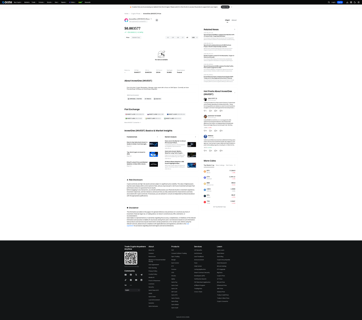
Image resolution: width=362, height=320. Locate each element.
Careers (151, 253)
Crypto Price (221, 276)
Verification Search (200, 279)
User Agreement (154, 264)
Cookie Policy (153, 274)
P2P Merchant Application (202, 282)
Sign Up (340, 2)
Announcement (199, 260)
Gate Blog (220, 256)
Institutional (198, 253)
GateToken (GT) (154, 290)
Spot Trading (175, 256)
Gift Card (174, 292)
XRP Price (220, 288)
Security (151, 287)
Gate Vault (174, 308)
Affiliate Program (199, 285)
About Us (151, 250)
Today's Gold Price (223, 295)
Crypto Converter (222, 301)
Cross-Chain (198, 292)
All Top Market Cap (219, 207)
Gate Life (174, 288)
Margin (173, 260)
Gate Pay (174, 282)
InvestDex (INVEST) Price (152, 14)
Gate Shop (174, 301)
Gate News (220, 253)
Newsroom (152, 256)
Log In (333, 2)
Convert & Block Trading (179, 253)
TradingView (198, 288)
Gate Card (174, 285)
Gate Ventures (153, 306)
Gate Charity (175, 298)
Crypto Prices (135, 14)
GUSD (150, 293)
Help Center (198, 266)
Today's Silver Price (223, 298)
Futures (173, 269)
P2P (172, 250)
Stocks (173, 276)
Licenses (151, 284)
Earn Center (175, 263)
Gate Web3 (175, 304)
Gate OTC (174, 295)
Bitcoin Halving (221, 266)
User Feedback (199, 256)
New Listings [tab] (220, 165)
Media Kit (151, 277)
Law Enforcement (154, 300)
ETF (172, 266)
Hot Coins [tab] (229, 165)
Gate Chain (152, 296)
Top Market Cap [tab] (209, 165)
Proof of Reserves (154, 280)
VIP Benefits (198, 250)
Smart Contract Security (202, 272)
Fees (195, 263)
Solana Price (221, 292)
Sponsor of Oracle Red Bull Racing (157, 260)
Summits (151, 303)
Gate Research (222, 263)
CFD (172, 272)
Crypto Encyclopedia (223, 260)
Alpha (173, 279)
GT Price (219, 279)
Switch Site (225, 7)
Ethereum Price (222, 285)
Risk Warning (153, 268)
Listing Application (200, 269)
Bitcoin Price (221, 282)
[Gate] (7, 2)
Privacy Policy (153, 271)
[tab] (227, 20)
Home (126, 14)
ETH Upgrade (221, 269)
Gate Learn (220, 250)
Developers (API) (199, 276)
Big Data (219, 272)
